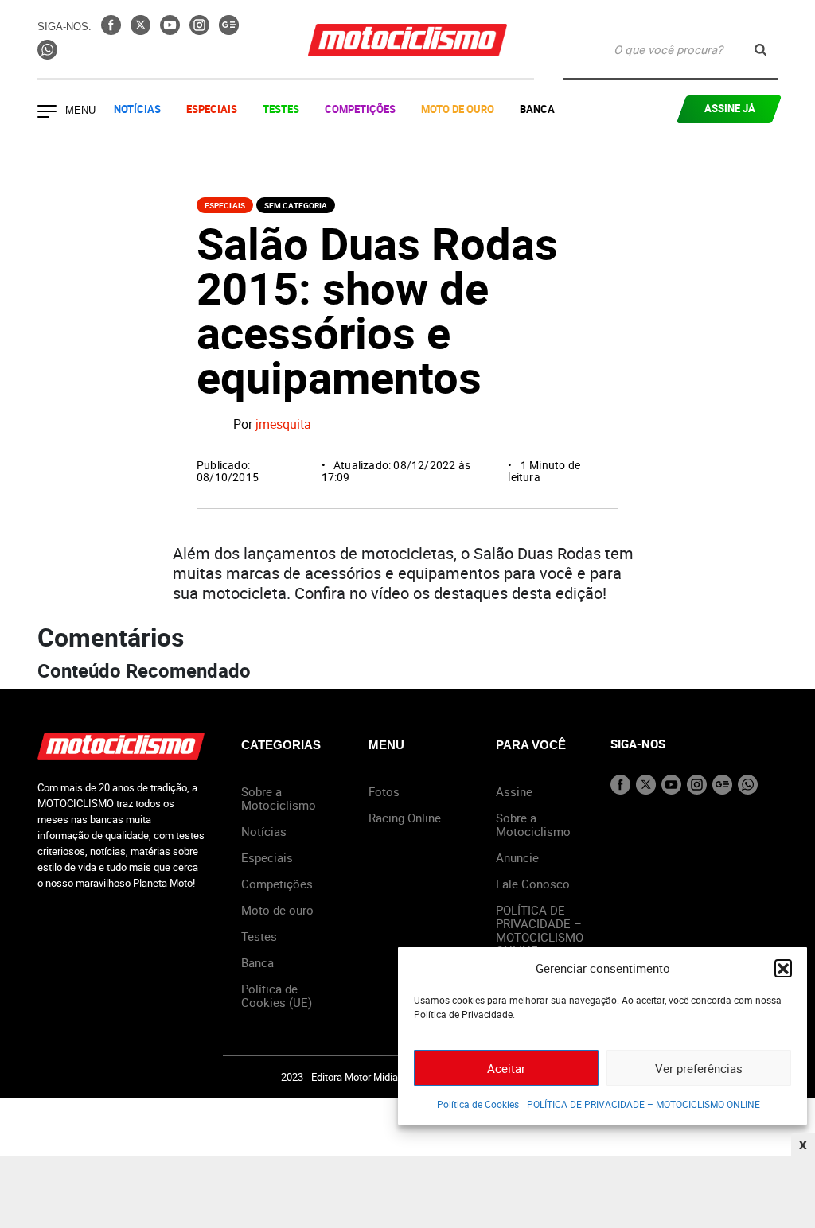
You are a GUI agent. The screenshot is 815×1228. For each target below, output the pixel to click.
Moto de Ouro (457, 109)
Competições (360, 109)
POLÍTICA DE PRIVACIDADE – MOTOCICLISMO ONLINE (643, 1104)
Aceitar (506, 1068)
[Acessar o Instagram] (201, 30)
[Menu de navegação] (47, 113)
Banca (537, 109)
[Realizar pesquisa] (760, 49)
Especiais (211, 109)
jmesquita (283, 424)
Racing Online (405, 818)
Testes (281, 109)
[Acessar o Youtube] (171, 30)
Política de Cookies (478, 1104)
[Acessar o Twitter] (142, 30)
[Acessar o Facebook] (112, 30)
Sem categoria (295, 205)
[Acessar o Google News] (229, 30)
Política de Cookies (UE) (276, 995)
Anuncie (517, 857)
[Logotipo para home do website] (407, 40)
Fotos (384, 791)
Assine (514, 791)
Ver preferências (699, 1068)
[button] (783, 968)
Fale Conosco (533, 884)
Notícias (137, 109)
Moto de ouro (277, 910)
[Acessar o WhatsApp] (47, 55)
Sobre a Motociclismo (278, 798)
